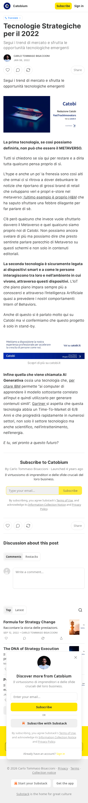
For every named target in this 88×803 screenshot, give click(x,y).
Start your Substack (32, 783)
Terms (74, 768)
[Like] (7, 70)
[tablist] (21, 556)
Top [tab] (8, 610)
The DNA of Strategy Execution (31, 649)
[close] (75, 657)
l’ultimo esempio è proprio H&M (50, 197)
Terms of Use (67, 733)
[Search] (80, 610)
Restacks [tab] (31, 557)
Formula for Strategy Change (29, 622)
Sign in (79, 6)
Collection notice (44, 773)
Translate (13, 17)
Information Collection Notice (57, 737)
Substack (22, 794)
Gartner (39, 404)
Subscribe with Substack (47, 723)
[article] (44, 630)
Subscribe (63, 6)
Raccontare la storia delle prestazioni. (30, 627)
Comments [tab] (13, 557)
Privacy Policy (46, 741)
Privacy (63, 768)
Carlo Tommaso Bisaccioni (32, 55)
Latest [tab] (19, 610)
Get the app (65, 783)
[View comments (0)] (18, 70)
